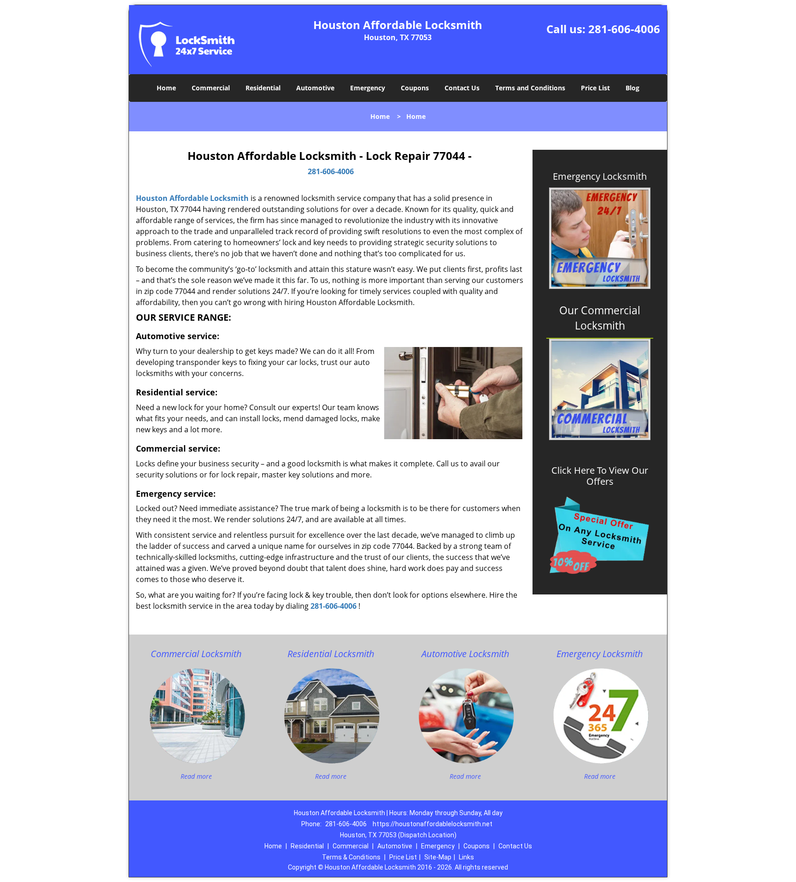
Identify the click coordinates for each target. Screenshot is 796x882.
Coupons (415, 87)
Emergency (367, 87)
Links (466, 857)
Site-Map (437, 857)
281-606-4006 (624, 28)
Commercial (211, 87)
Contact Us (462, 87)
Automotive (315, 87)
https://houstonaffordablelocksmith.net (432, 824)
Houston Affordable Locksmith (192, 198)
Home (166, 87)
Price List (595, 87)
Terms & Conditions (351, 857)
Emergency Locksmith (600, 176)
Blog (632, 87)
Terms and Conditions (530, 87)
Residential (263, 87)
